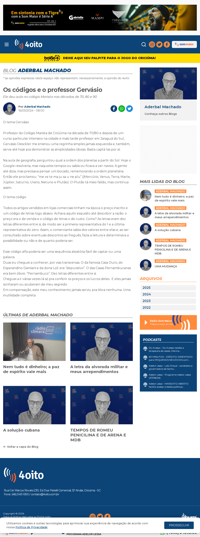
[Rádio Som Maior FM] (184, 44)
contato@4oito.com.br (45, 494)
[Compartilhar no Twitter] (129, 108)
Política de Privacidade (31, 527)
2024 (147, 294)
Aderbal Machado (37, 106)
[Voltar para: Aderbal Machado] (168, 83)
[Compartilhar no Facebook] (114, 108)
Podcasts (152, 340)
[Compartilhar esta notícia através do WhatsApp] (121, 108)
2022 (147, 307)
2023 (147, 301)
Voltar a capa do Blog (22, 446)
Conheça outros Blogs (161, 114)
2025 (147, 288)
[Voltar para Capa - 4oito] (39, 44)
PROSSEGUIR (179, 525)
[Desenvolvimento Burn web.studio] (189, 517)
